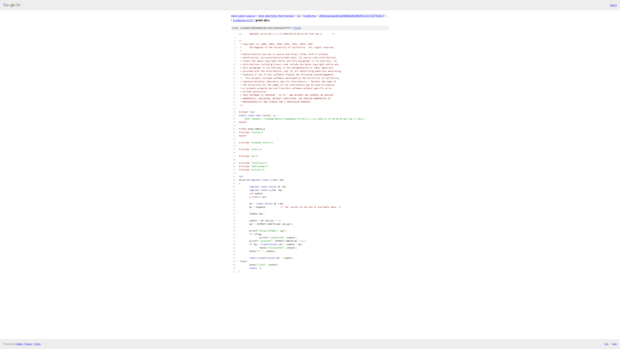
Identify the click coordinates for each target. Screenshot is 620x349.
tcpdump (309, 16)
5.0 (298, 16)
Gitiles (19, 343)
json (614, 343)
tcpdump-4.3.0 (243, 20)
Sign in (613, 5)
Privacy (28, 343)
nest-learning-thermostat (276, 16)
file (297, 28)
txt (606, 343)
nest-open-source (243, 16)
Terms (37, 343)
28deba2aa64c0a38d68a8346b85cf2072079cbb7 (351, 16)
